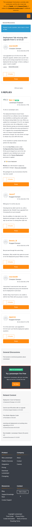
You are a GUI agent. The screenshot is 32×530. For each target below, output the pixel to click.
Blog (3, 491)
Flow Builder (7, 417)
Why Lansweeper (7, 458)
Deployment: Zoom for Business (11, 400)
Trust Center (10, 516)
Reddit (11, 6)
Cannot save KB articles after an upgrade (14, 407)
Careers (19, 464)
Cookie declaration (9, 518)
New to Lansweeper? (16, 369)
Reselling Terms (15, 521)
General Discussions (9, 22)
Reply (16, 79)
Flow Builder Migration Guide (11, 415)
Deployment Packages (9, 402)
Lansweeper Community (9, 16)
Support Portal (22, 6)
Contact (19, 461)
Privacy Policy (20, 516)
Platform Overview (7, 461)
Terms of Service (22, 518)
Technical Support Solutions (10, 410)
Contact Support (7, 500)
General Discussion (13, 67)
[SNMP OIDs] (29, 88)
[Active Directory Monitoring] (25, 88)
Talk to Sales (23, 492)
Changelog (5, 476)
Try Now (16, 384)
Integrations (5, 464)
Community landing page (15, 8)
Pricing (4, 467)
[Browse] (2, 16)
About (18, 458)
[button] (5, 74)
